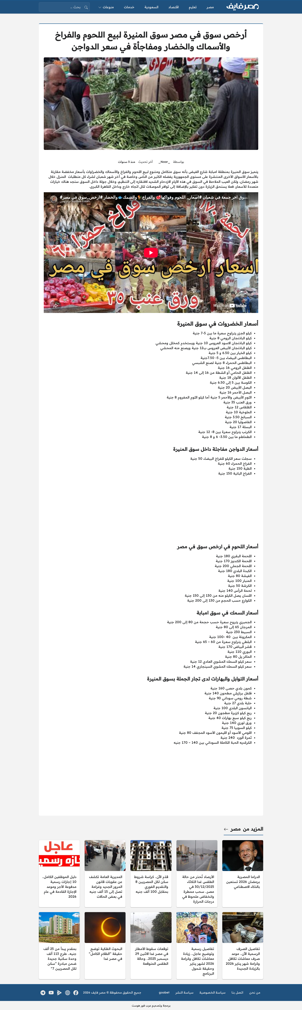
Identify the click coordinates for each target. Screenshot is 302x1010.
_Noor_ (164, 162)
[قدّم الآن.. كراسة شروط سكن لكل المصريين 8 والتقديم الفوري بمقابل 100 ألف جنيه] (150, 873)
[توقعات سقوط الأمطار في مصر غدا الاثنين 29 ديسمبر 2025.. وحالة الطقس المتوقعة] (150, 945)
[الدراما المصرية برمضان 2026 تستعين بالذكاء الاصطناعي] (242, 873)
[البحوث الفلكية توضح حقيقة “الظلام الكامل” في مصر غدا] (105, 945)
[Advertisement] (151, 508)
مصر (236, 829)
